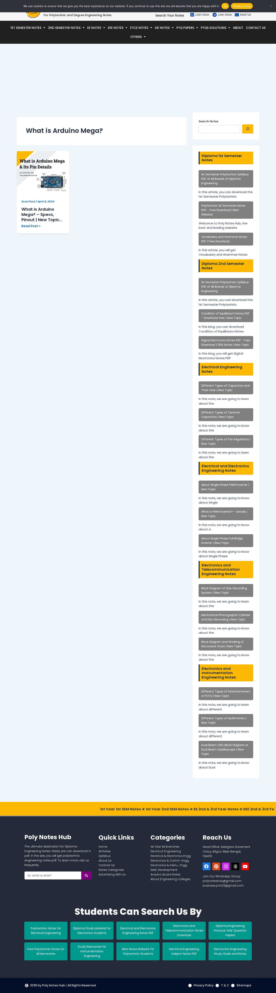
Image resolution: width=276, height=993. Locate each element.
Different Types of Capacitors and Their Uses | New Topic (225, 388)
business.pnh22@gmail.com (223, 886)
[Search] (247, 128)
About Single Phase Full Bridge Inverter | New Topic (222, 540)
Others (136, 37)
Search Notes (208, 121)
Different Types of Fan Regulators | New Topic (225, 441)
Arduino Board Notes (165, 874)
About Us (105, 861)
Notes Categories (111, 870)
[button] (28, 27)
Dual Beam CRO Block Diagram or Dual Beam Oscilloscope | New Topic (224, 749)
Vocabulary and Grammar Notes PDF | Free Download (224, 239)
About (238, 28)
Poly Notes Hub (47, 837)
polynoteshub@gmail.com (222, 881)
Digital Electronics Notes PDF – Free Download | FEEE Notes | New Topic (225, 342)
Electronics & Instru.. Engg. (169, 865)
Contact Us (256, 28)
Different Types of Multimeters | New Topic (224, 720)
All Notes (105, 851)
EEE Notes (115, 28)
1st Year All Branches (165, 847)
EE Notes (94, 28)
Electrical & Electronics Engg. (171, 856)
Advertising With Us (112, 874)
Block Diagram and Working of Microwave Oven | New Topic (222, 644)
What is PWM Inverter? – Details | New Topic (224, 514)
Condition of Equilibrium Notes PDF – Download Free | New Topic (225, 315)
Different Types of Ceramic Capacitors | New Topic (220, 414)
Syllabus (105, 856)
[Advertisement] (101, 84)
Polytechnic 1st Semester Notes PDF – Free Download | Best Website (223, 210)
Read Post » (30, 226)
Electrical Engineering (166, 851)
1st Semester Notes (26, 28)
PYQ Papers (185, 28)
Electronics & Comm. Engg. (170, 861)
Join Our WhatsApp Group (221, 876)
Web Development (164, 870)
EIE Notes (162, 28)
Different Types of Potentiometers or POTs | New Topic (225, 693)
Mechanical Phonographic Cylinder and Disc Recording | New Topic (225, 617)
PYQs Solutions (213, 28)
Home (103, 847)
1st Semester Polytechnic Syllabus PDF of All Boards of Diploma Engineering (225, 178)
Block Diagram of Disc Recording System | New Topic (224, 590)
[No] (271, 6)
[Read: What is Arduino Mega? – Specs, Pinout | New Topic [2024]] (43, 173)
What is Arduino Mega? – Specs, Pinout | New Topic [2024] (40, 214)
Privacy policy (242, 6)
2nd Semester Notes (64, 28)
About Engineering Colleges (170, 879)
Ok (225, 6)
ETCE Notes (139, 28)
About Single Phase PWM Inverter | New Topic (225, 487)
